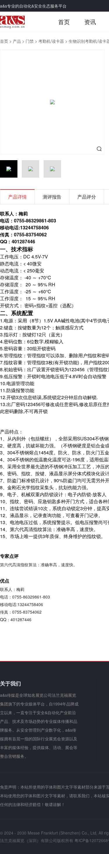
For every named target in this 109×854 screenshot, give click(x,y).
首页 (64, 21)
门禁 (30, 41)
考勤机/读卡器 (51, 41)
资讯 (90, 21)
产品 (17, 41)
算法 (47, 529)
